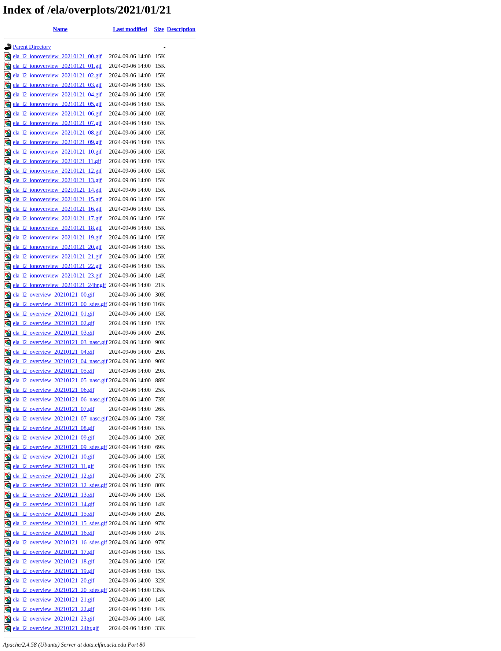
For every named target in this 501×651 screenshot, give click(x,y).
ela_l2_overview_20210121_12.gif (53, 475)
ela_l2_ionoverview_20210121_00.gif (57, 56)
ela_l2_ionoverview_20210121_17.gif (57, 218)
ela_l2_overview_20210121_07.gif (53, 409)
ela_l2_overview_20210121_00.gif (53, 294)
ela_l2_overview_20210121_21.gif (53, 599)
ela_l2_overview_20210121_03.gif (53, 333)
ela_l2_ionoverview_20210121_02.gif (57, 75)
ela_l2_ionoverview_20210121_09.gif (57, 142)
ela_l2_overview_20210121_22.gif (53, 609)
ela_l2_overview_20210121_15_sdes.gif (60, 523)
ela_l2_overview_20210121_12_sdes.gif (60, 485)
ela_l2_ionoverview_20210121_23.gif (57, 275)
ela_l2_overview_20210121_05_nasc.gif (60, 380)
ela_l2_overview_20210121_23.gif (53, 618)
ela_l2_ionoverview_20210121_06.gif (57, 113)
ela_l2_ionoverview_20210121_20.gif (57, 247)
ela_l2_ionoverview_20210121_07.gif (57, 123)
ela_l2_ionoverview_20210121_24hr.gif (59, 285)
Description (181, 29)
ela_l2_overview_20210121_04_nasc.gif (60, 361)
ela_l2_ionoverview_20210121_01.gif (57, 66)
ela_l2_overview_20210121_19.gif (53, 571)
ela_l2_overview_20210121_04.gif (53, 352)
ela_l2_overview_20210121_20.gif (53, 580)
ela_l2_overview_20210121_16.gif (53, 533)
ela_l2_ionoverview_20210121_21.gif (57, 256)
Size (159, 29)
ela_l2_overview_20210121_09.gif (53, 437)
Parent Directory (32, 47)
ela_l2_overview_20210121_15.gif (53, 514)
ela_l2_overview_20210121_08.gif (53, 428)
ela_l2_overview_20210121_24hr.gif (56, 628)
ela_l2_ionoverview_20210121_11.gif (57, 161)
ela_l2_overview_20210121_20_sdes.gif (60, 590)
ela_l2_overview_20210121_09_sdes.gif (60, 447)
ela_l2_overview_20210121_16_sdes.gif (60, 542)
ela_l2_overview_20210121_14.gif (53, 504)
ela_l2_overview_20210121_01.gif (53, 313)
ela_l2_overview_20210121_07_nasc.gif (60, 418)
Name (60, 29)
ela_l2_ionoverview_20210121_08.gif (57, 132)
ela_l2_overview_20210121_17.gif (53, 552)
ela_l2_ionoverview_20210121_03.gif (57, 85)
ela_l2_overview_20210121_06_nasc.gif (60, 399)
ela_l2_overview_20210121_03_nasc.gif (60, 342)
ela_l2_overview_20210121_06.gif (53, 390)
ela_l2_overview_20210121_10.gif (53, 456)
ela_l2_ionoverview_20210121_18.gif (57, 228)
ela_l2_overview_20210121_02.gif (53, 323)
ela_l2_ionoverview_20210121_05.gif (57, 104)
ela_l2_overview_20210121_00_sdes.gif (60, 304)
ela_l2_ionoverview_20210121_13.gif (57, 180)
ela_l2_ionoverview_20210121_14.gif (57, 190)
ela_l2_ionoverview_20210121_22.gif (57, 266)
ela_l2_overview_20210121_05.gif (53, 371)
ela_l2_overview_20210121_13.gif (53, 495)
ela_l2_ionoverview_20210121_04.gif (57, 94)
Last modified (130, 29)
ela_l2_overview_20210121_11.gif (53, 466)
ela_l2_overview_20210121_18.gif (53, 561)
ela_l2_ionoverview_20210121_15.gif (57, 199)
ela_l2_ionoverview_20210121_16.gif (57, 209)
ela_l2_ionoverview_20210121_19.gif (57, 237)
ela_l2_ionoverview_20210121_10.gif (57, 151)
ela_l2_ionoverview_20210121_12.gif (57, 171)
